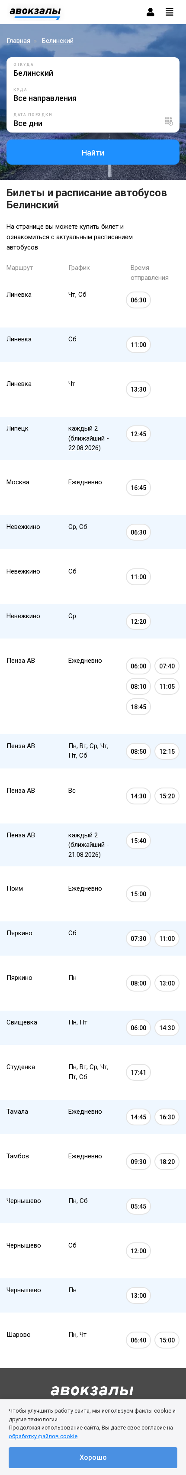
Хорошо (93, 1457)
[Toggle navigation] (169, 12)
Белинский (58, 41)
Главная (18, 41)
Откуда (23, 64)
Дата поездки (32, 115)
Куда (20, 90)
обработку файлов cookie (43, 1436)
